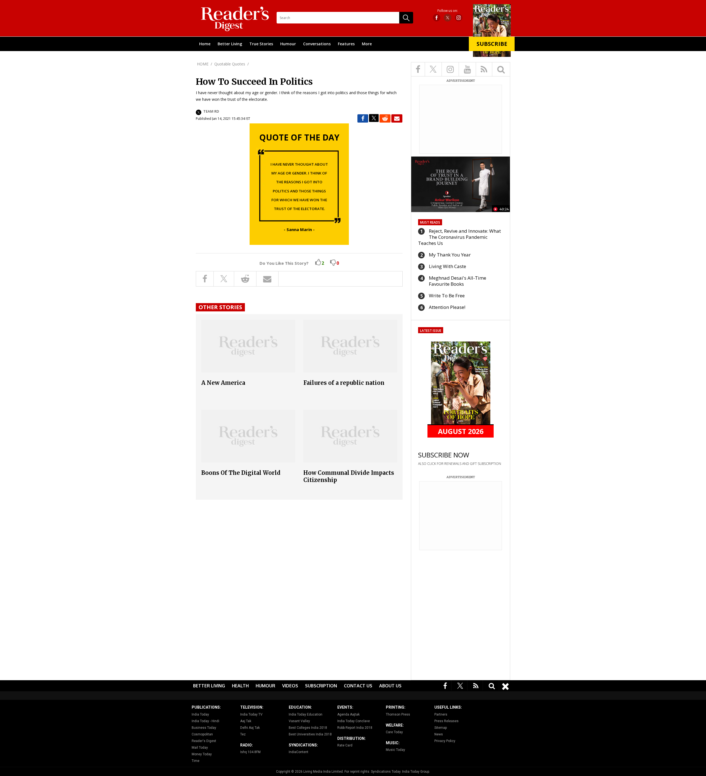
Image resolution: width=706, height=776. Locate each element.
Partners (440, 714)
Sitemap (440, 728)
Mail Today (200, 747)
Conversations (317, 43)
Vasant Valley (299, 721)
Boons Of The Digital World (240, 472)
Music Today (395, 750)
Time (195, 761)
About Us (390, 685)
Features (346, 43)
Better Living (230, 43)
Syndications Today (385, 772)
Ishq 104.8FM (250, 752)
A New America (223, 382)
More (367, 43)
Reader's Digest (204, 741)
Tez (243, 734)
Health (240, 685)
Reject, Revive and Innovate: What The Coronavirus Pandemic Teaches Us (459, 237)
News (438, 734)
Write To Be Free (447, 295)
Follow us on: (447, 10)
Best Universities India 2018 (310, 734)
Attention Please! (447, 307)
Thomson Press (398, 714)
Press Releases (446, 721)
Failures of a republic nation (343, 382)
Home (204, 43)
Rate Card (344, 745)
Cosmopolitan (202, 734)
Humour (288, 43)
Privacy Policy (444, 741)
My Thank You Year (450, 254)
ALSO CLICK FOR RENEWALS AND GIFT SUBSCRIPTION (459, 463)
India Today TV (251, 714)
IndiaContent (298, 752)
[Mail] (396, 118)
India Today (200, 714)
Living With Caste (447, 266)
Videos (290, 685)
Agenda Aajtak (348, 714)
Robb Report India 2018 (354, 728)
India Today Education (305, 714)
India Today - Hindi (205, 721)
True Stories (261, 43)
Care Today (394, 732)
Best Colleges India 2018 (308, 728)
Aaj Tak (245, 721)
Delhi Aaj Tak (250, 728)
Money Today (202, 754)
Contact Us (358, 685)
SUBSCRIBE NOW (443, 454)
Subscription (321, 685)
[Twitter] (460, 685)
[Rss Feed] (476, 685)
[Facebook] (445, 685)
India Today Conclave (353, 721)
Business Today (204, 728)
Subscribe (492, 43)
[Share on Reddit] (385, 118)
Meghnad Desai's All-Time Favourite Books (457, 281)
